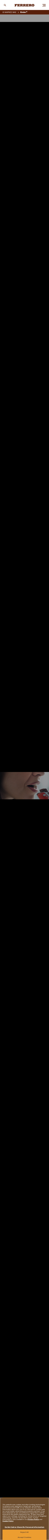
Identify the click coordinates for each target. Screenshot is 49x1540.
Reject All (24, 1532)
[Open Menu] (43, 5)
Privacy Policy (33, 1519)
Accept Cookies (24, 1537)
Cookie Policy (8, 1521)
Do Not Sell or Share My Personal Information (24, 1527)
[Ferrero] (25, 5)
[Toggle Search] (5, 5)
